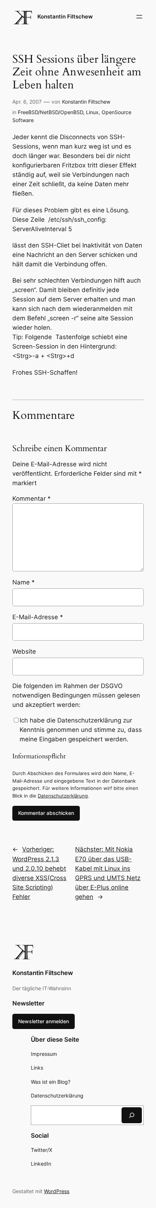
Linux (92, 112)
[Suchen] (132, 1115)
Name (23, 582)
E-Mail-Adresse (37, 617)
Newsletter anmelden (43, 1021)
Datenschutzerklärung (63, 796)
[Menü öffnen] (139, 16)
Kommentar (31, 498)
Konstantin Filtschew (65, 16)
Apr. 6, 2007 (27, 102)
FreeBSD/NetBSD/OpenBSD (50, 112)
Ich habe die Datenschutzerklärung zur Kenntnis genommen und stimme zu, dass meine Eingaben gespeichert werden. (81, 730)
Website (24, 651)
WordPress (56, 1191)
